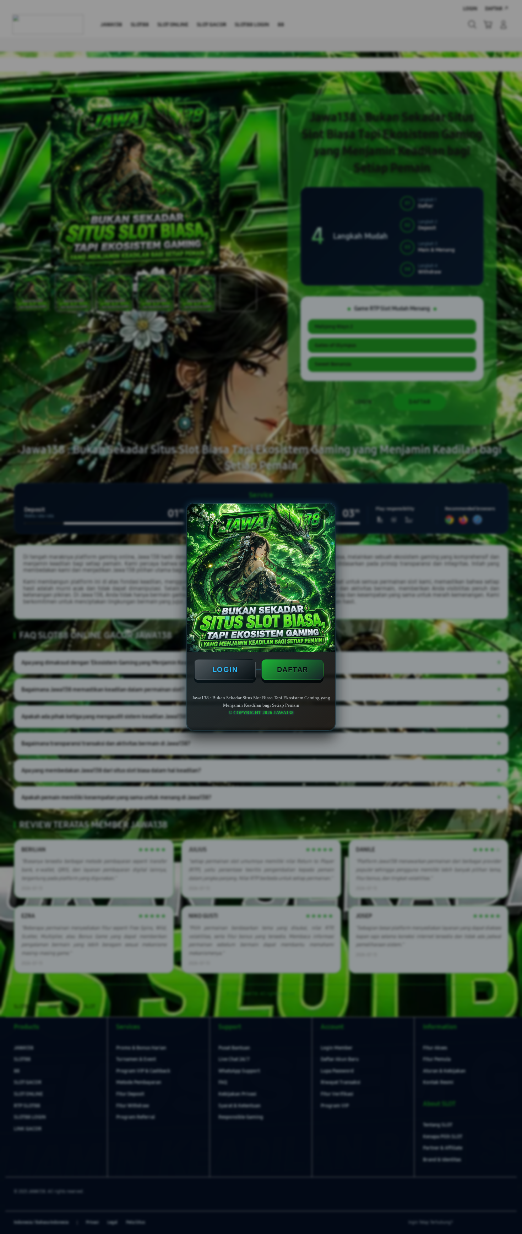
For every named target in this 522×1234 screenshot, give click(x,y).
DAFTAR (292, 669)
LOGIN (225, 669)
